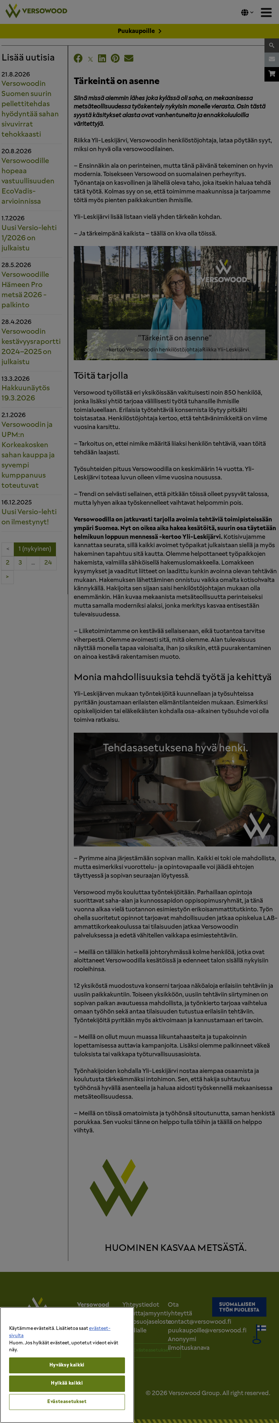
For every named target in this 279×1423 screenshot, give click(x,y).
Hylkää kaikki (67, 1383)
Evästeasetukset (67, 1402)
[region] (67, 1365)
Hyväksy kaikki (67, 1365)
